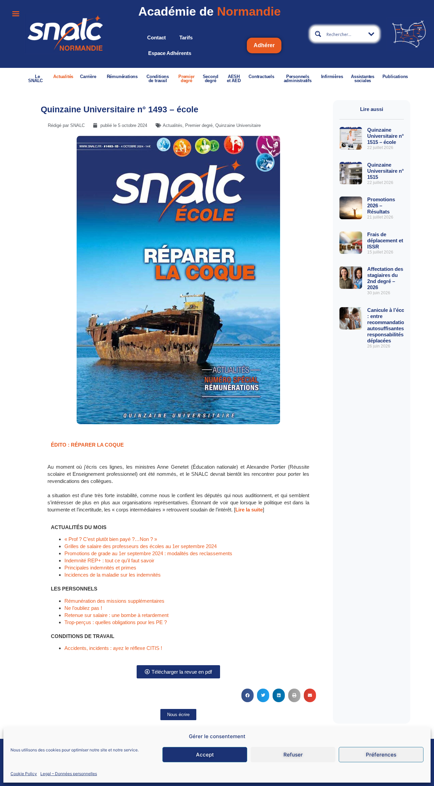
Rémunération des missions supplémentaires (114, 601)
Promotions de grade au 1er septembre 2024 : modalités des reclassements (148, 553)
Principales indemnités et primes (100, 567)
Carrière (88, 76)
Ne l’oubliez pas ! (83, 608)
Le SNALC (35, 78)
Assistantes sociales (362, 78)
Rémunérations (122, 76)
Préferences (381, 754)
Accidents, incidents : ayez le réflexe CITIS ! (113, 648)
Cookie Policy (24, 773)
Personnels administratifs (298, 78)
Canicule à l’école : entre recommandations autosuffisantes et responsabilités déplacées (388, 325)
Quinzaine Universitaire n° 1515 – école (385, 136)
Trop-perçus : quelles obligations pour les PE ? (115, 622)
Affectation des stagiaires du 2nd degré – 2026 (385, 278)
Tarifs (186, 37)
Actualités (63, 76)
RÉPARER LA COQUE (97, 445)
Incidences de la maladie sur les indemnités (112, 575)
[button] (247, 695)
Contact (156, 37)
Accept (205, 754)
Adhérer (264, 45)
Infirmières (332, 76)
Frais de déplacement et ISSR (385, 240)
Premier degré (186, 78)
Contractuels (261, 76)
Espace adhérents (169, 53)
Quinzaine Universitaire (238, 125)
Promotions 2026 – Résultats (381, 205)
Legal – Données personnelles (68, 773)
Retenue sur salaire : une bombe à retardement (116, 615)
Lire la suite (249, 509)
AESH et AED (234, 78)
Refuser (293, 754)
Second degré (210, 78)
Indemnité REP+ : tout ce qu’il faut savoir (109, 560)
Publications (395, 76)
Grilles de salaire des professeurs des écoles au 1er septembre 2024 (140, 546)
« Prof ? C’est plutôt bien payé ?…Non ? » (110, 539)
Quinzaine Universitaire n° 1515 (385, 171)
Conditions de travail (157, 78)
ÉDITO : (61, 445)
